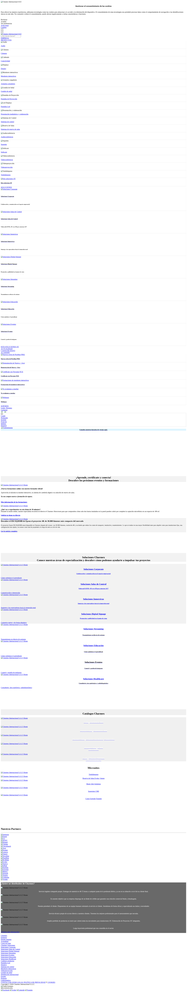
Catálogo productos (7, 961)
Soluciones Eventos (7, 955)
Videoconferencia (7, 160)
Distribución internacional (10, 974)
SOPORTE (5, 406)
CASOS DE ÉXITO (8, 351)
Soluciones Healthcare (8, 959)
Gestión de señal (6, 91)
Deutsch (4, 426)
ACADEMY (5, 353)
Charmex (4, 936)
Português (4, 418)
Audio (3, 46)
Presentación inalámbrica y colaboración (14, 114)
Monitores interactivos (8, 76)
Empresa (4, 937)
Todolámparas (5, 175)
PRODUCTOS (6, 40)
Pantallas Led (5, 107)
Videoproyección (7, 167)
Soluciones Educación (8, 957)
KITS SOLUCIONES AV (10, 347)
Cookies (3, 27)
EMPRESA (5, 38)
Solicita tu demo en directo (10, 515)
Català (3, 416)
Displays (4, 965)
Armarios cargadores (8, 84)
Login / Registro (6, 408)
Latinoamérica (6, 980)
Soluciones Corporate (8, 947)
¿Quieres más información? (10, 932)
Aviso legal (5, 25)
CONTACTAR (6, 982)
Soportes (4, 144)
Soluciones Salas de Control (10, 949)
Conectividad (5, 61)
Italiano (3, 424)
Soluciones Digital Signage (10, 951)
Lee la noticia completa (9, 531)
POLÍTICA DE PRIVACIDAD (35, 982)
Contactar (4, 410)
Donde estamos (6, 939)
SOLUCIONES (6, 187)
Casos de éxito (6, 943)
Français (4, 422)
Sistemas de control (7, 122)
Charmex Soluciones (8, 945)
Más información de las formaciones (14, 502)
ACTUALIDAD (7, 349)
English (3, 420)
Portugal (4, 978)
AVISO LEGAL (17, 982)
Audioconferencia (7, 137)
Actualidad (4, 941)
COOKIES (51, 982)
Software (4, 152)
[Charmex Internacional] (11, 34)
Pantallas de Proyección (9, 99)
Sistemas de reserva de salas (10, 129)
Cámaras (4, 53)
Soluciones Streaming (8, 953)
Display (3, 69)
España (3, 976)
